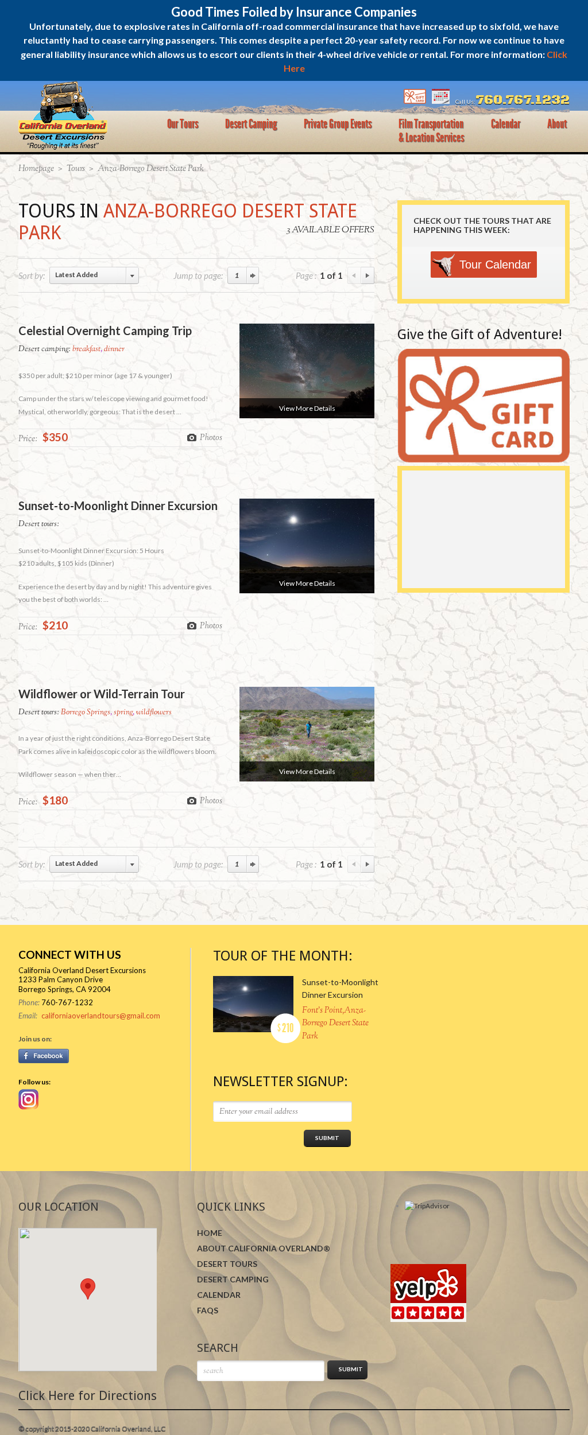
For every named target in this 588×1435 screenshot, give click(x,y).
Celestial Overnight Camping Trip (105, 330)
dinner (114, 349)
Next (367, 275)
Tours (76, 169)
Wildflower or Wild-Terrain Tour (101, 694)
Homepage (36, 169)
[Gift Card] (415, 101)
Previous (354, 275)
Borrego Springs (85, 712)
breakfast (86, 349)
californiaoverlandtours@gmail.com (100, 1015)
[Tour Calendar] (441, 101)
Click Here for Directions (87, 1396)
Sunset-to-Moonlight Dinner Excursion (118, 505)
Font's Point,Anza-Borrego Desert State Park (335, 1024)
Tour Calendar (495, 264)
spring (123, 712)
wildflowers (154, 712)
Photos (211, 437)
